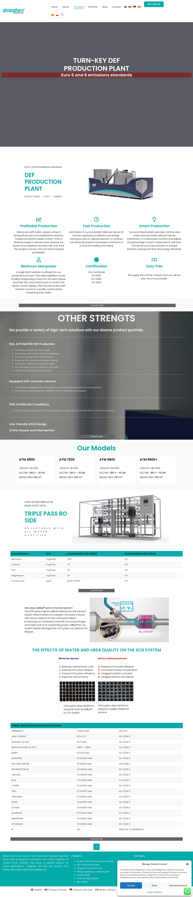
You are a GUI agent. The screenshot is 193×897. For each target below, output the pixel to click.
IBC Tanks (82, 881)
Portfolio (93, 6)
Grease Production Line (89, 868)
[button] (187, 864)
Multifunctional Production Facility (95, 861)
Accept (131, 885)
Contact (116, 6)
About (66, 6)
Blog (105, 6)
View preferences (178, 885)
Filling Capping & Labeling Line (93, 871)
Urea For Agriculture (87, 878)
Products (79, 6)
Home (54, 6)
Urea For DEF (83, 875)
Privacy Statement (154, 892)
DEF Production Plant (88, 864)
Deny (154, 885)
